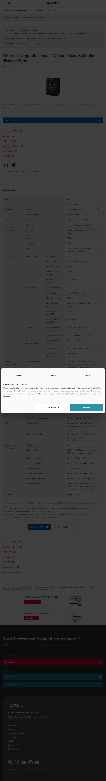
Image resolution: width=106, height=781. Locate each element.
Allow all (86, 407)
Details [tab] (53, 375)
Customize (51, 407)
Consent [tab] (18, 375)
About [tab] (87, 375)
